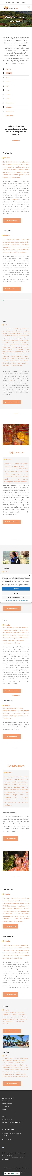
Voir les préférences (16, 597)
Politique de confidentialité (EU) (11, 1122)
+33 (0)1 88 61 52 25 (22, 2)
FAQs (3, 1116)
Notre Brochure (7, 1119)
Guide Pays (5, 1106)
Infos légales (6, 1101)
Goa (11, 380)
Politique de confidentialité (9, 600)
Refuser (16, 593)
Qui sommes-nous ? (8, 1098)
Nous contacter (11, 2)
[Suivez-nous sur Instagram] (24, 1172)
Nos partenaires (7, 1103)
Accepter (16, 588)
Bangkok (15, 199)
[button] (29, 575)
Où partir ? (5, 1109)
